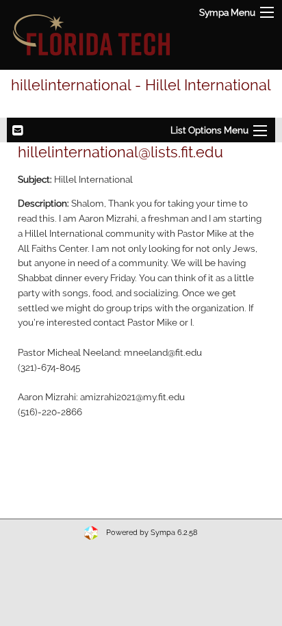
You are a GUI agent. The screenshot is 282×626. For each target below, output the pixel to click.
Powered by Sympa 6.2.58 (152, 532)
